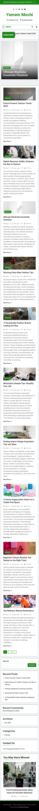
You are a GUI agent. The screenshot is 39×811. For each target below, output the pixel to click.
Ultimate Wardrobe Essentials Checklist (18, 689)
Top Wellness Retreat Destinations (18, 611)
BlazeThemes (23, 807)
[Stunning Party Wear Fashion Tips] (19, 60)
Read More (6, 141)
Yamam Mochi (19, 14)
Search (6, 661)
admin (7, 110)
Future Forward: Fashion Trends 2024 (20, 34)
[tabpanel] (19, 780)
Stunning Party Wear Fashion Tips (19, 2)
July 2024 (7, 723)
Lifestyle (7, 68)
